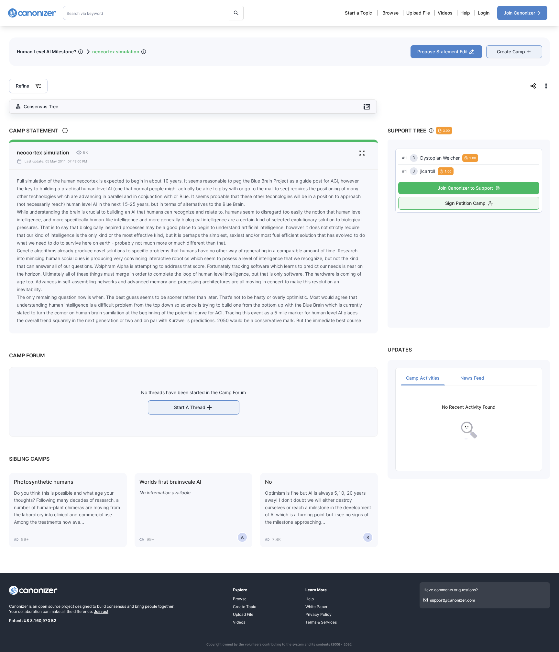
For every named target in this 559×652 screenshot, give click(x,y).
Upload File (418, 13)
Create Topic (244, 606)
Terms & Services (321, 622)
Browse (390, 13)
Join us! (101, 611)
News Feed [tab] (472, 378)
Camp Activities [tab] (423, 378)
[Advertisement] (468, 263)
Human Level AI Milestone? (46, 51)
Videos (445, 13)
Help (465, 13)
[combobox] (153, 13)
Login (483, 13)
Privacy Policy (318, 614)
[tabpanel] (469, 422)
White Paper (316, 606)
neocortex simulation (115, 51)
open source (49, 606)
